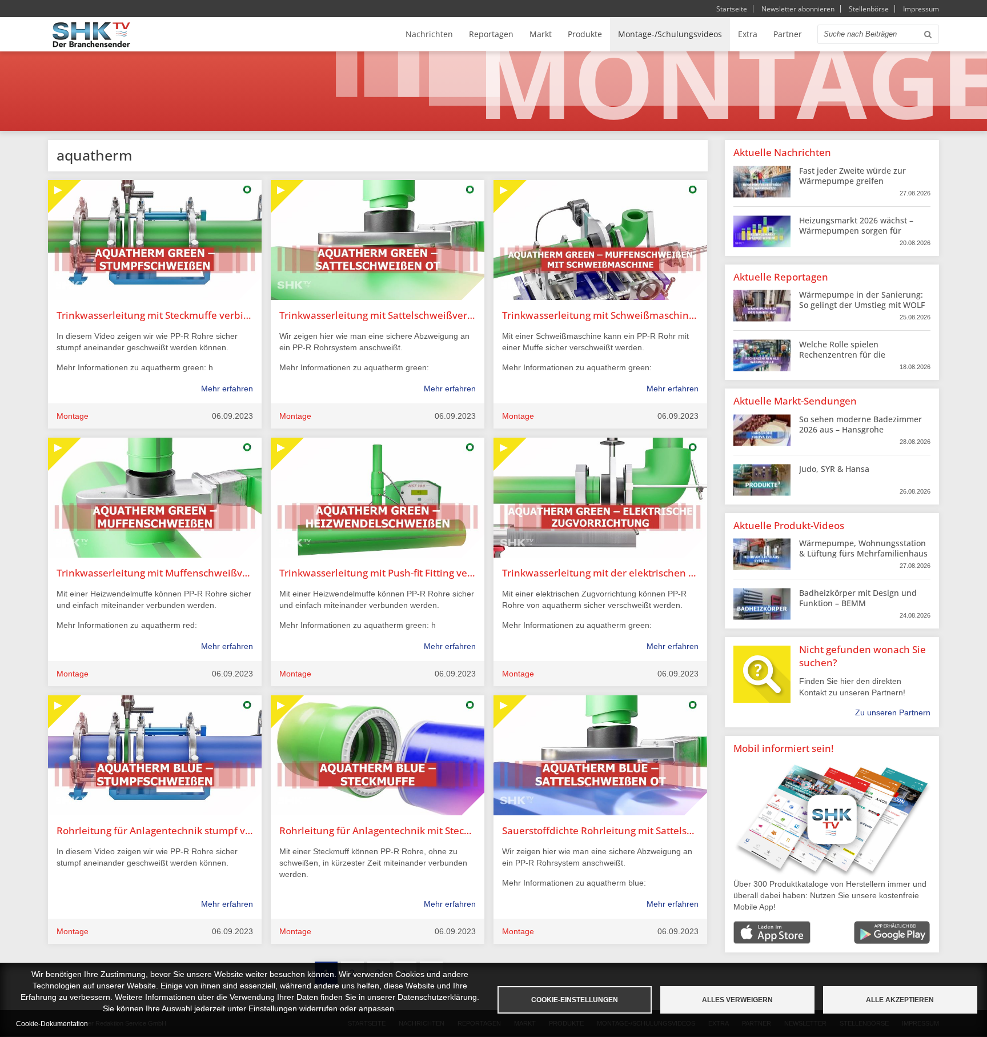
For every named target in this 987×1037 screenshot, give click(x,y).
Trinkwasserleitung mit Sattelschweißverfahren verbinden (377, 315)
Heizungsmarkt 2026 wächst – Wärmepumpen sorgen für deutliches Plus (856, 230)
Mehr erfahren (227, 388)
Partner (787, 34)
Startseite (731, 9)
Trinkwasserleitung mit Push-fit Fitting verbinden (377, 572)
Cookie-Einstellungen (574, 1000)
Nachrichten (429, 34)
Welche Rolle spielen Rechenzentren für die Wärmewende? (842, 354)
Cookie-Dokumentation (52, 1024)
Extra (747, 34)
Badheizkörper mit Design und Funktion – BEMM (858, 597)
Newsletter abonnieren (797, 9)
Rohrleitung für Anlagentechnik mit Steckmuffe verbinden (377, 830)
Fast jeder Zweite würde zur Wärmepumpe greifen (852, 175)
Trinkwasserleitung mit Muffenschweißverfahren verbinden (155, 572)
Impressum (921, 9)
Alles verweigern (737, 1000)
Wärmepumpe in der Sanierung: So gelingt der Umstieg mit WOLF (862, 299)
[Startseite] (91, 34)
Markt (540, 34)
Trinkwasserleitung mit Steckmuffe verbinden (155, 315)
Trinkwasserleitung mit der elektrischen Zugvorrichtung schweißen (600, 572)
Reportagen (491, 34)
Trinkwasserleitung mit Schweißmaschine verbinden (600, 315)
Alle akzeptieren (900, 1000)
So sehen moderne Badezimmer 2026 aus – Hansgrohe (860, 424)
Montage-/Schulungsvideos (670, 34)
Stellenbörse (869, 9)
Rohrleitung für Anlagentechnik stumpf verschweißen (155, 830)
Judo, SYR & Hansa (834, 468)
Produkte (585, 34)
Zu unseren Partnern (892, 712)
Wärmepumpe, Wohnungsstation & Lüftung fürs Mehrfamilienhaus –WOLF (863, 553)
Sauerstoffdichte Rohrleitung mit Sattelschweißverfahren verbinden (600, 830)
